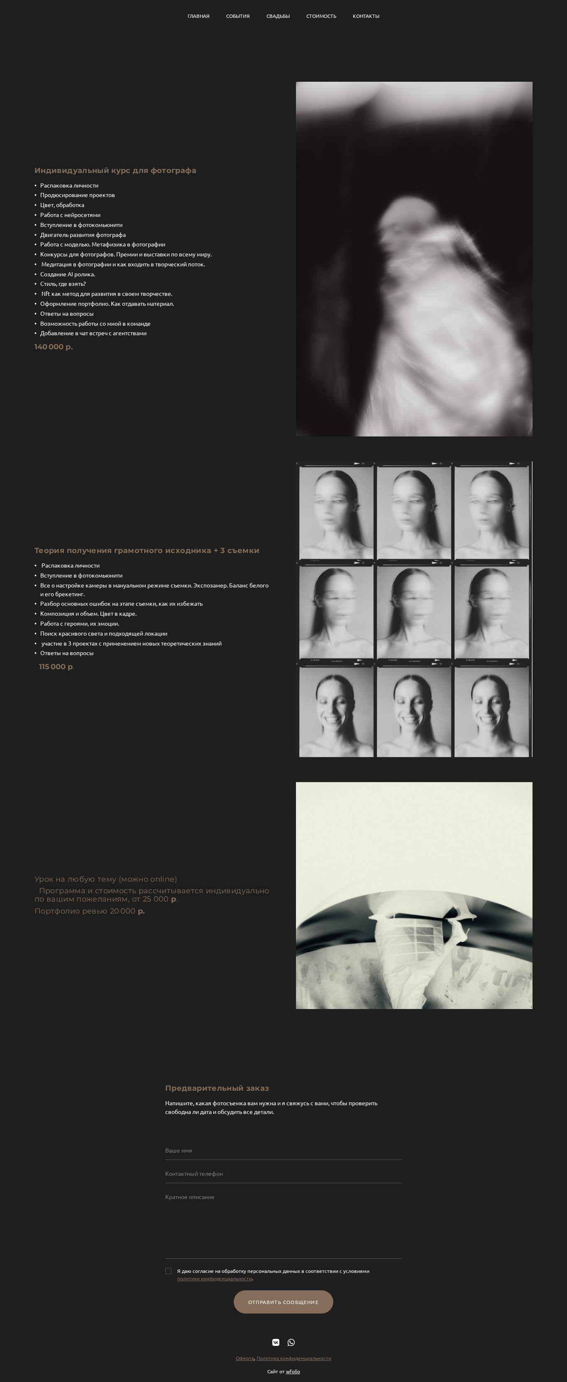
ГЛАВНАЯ (199, 15)
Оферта (245, 1358)
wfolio (293, 1371)
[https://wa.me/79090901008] (291, 1342)
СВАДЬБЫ (278, 15)
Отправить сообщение (283, 1302)
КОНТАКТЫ (366, 15)
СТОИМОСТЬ (321, 15)
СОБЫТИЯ (238, 15)
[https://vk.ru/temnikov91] (275, 1342)
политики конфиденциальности (214, 1278)
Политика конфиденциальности (294, 1358)
